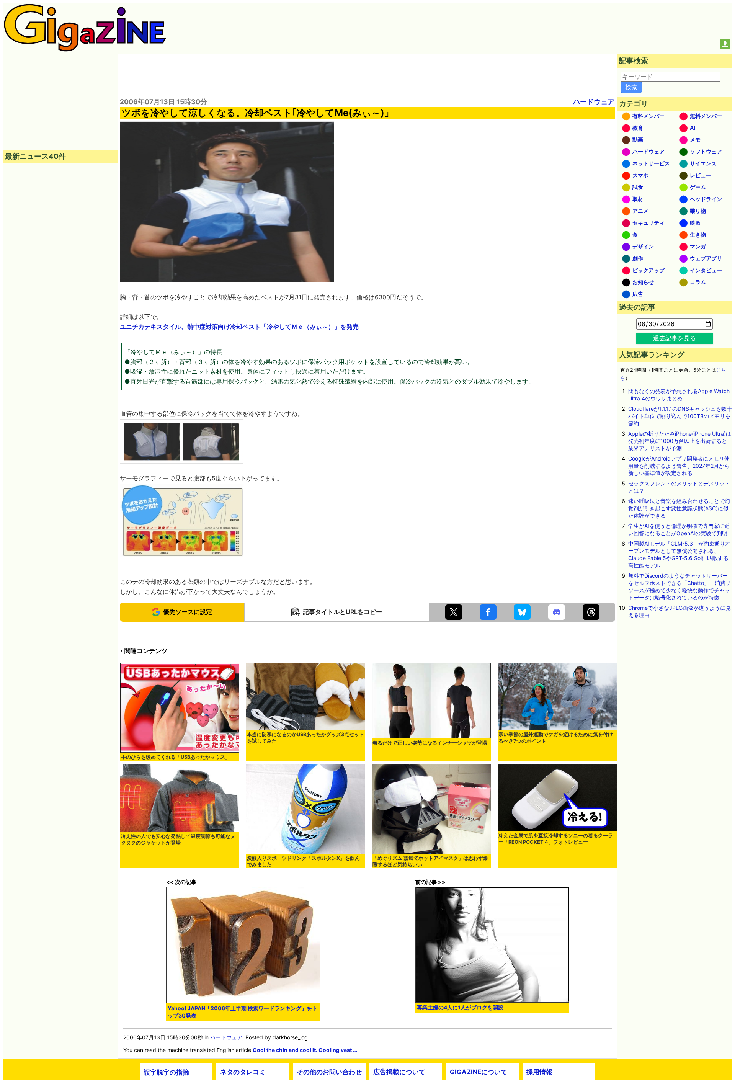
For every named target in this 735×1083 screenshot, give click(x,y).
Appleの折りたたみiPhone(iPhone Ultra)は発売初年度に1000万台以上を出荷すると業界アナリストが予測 (679, 440)
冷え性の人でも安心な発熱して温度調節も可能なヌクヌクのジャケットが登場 (178, 839)
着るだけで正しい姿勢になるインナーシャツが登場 (429, 743)
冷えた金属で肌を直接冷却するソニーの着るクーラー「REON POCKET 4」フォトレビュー (555, 839)
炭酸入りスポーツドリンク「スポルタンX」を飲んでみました (303, 861)
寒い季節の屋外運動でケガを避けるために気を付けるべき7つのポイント (555, 738)
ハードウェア (593, 102)
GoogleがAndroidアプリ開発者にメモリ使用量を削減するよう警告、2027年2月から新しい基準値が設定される (679, 465)
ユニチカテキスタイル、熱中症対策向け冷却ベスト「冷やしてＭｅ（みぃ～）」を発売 (239, 326)
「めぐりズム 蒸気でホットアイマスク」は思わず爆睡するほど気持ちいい (430, 861)
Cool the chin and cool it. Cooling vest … (305, 1050)
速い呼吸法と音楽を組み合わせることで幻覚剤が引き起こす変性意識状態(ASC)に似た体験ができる (679, 508)
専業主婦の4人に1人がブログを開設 (460, 1007)
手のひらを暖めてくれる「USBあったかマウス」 (175, 757)
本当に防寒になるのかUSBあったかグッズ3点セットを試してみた (305, 738)
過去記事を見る (674, 338)
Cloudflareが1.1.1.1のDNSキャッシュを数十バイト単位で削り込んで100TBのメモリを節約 (680, 415)
